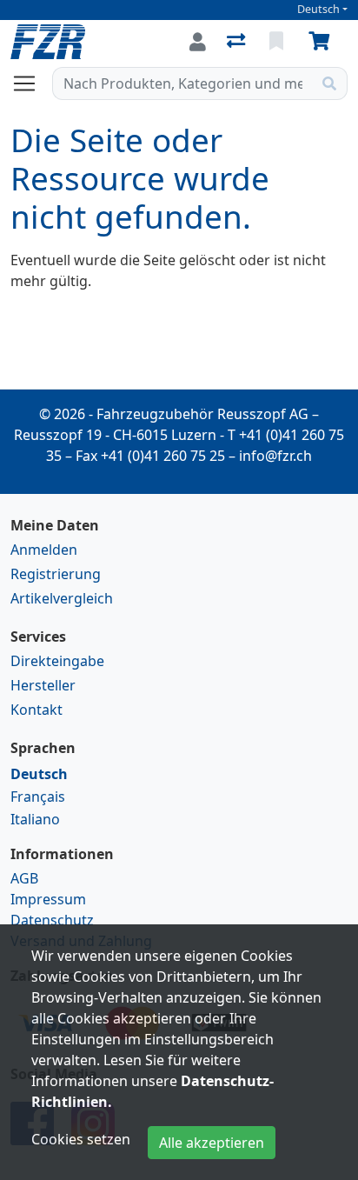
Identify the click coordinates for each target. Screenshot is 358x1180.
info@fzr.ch (275, 455)
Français (37, 796)
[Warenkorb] (322, 41)
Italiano (35, 819)
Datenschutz (52, 920)
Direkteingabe (57, 660)
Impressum (48, 899)
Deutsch (318, 9)
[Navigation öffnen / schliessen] (31, 83)
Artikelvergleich (61, 598)
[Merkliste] (278, 41)
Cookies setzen (80, 1139)
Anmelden (43, 549)
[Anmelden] (197, 42)
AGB (24, 878)
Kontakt (36, 709)
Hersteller (43, 685)
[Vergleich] (237, 41)
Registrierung (55, 573)
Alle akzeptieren (211, 1142)
